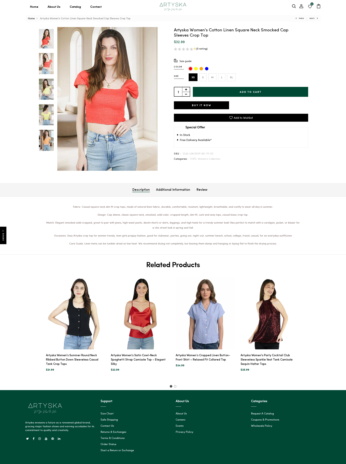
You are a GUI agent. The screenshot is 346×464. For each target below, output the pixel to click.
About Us (54, 6)
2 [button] (175, 387)
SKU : (177, 153)
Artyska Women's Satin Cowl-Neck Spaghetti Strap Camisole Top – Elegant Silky (138, 360)
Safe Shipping (109, 419)
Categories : (181, 158)
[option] (46, 39)
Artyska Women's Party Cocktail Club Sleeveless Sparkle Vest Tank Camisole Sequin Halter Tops (267, 360)
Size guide (185, 61)
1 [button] (171, 387)
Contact (96, 6)
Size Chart (107, 413)
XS (193, 77)
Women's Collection (209, 158)
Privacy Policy (184, 432)
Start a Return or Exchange (117, 450)
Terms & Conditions (113, 438)
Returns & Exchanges (113, 432)
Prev (301, 18)
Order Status (108, 444)
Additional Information (173, 190)
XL (231, 77)
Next (312, 18)
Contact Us (107, 425)
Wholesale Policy (261, 425)
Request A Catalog (262, 413)
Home (34, 6)
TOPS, (194, 158)
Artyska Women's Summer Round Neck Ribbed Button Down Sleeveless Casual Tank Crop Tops (72, 360)
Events (180, 425)
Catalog (75, 6)
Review (201, 190)
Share (3, 237)
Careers (180, 419)
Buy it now (201, 105)
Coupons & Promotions (265, 419)
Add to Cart (250, 92)
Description (141, 190)
